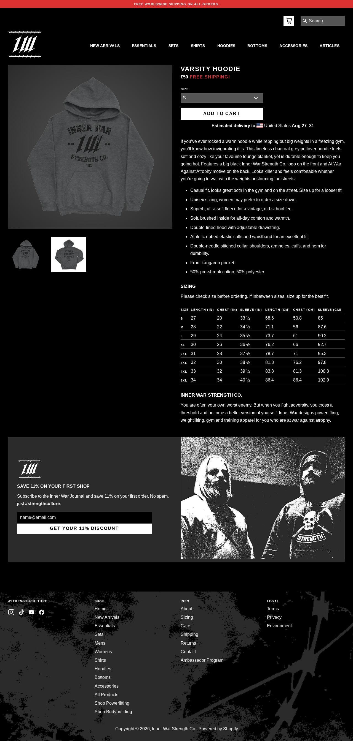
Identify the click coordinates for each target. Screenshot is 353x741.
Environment (279, 625)
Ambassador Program (202, 660)
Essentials (144, 45)
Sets (174, 45)
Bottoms (257, 45)
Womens (103, 651)
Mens (100, 643)
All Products (106, 694)
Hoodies (226, 45)
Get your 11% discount (84, 528)
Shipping (189, 634)
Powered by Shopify (218, 728)
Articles (329, 45)
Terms (273, 608)
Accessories (293, 45)
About (186, 608)
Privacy (274, 617)
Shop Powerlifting (112, 703)
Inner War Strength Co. (174, 728)
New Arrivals (105, 45)
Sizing (187, 617)
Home (100, 608)
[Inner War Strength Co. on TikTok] (21, 612)
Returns (188, 643)
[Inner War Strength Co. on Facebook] (31, 612)
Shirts (198, 45)
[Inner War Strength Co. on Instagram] (11, 612)
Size (185, 89)
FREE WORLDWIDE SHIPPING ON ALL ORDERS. (176, 4)
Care (185, 625)
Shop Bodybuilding (113, 711)
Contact (188, 651)
